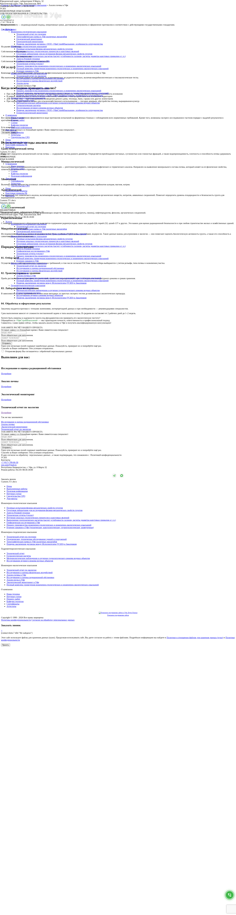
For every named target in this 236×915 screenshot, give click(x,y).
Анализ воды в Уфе (16, 580)
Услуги (8, 29)
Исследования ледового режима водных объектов (39, 108)
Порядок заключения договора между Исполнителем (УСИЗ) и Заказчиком (51, 234)
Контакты (10, 147)
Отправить (6, 343)
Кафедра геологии (19, 125)
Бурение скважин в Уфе (27, 71)
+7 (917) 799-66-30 (9, 462)
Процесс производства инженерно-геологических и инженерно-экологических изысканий (58, 66)
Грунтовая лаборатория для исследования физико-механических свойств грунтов (54, 54)
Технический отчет (25, 100)
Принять (5, 645)
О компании (11, 115)
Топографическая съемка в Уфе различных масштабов (41, 36)
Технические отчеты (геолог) (30, 63)
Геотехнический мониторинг (30, 41)
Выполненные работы (17, 489)
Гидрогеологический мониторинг (32, 113)
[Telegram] (3, 17)
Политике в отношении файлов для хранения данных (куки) (195, 637)
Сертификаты (17, 132)
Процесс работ (18, 120)
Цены (8, 140)
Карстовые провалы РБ (16, 145)
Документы (10, 130)
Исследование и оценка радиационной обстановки (40, 78)
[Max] (8, 17)
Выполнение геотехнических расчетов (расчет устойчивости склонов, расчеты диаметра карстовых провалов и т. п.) (71, 56)
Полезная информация (21, 127)
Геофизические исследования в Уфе (33, 61)
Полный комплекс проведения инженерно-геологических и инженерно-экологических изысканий (62, 68)
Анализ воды (22, 83)
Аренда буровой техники (28, 59)
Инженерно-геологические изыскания (29, 46)
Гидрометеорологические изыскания (28, 98)
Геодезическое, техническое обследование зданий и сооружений (37, 539)
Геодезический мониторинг (29, 39)
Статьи (14, 122)
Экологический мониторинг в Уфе (32, 88)
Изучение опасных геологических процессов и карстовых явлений (47, 51)
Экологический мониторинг (14, 427)
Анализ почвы (8, 424)
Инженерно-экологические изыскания (29, 73)
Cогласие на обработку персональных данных (53, 620)
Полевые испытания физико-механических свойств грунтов (44, 49)
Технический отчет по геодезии (31, 34)
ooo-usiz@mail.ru (7, 209)
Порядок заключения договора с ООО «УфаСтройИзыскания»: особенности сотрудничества (59, 44)
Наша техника (17, 118)
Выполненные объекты (16, 142)
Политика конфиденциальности (16, 620)
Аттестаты (16, 135)
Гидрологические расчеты (28, 105)
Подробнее (6, 373)
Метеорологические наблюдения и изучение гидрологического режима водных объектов (58, 103)
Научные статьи (14, 493)
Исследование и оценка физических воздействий (39, 81)
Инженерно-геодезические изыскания (28, 32)
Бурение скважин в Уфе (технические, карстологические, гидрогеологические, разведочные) (50, 527)
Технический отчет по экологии (31, 76)
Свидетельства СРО (20, 137)
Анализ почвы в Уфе (26, 275)
